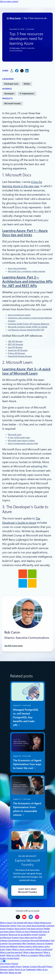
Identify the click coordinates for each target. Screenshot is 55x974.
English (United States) (9, 958)
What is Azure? (6, 922)
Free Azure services (35, 928)
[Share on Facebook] (16, 70)
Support (15, 937)
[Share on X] (22, 70)
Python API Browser (16, 353)
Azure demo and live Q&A (30, 937)
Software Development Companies (15, 940)
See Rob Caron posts (13, 646)
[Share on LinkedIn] (27, 70)
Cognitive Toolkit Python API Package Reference (28, 324)
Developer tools (11, 84)
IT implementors (27, 93)
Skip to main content (9, 1)
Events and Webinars (9, 946)
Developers (9, 93)
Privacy (49, 966)
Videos (9, 949)
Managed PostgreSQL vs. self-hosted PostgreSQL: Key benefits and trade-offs (25, 717)
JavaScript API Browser (18, 350)
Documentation (15, 943)
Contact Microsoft (38, 966)
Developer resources (36, 943)
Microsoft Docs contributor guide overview (26, 271)
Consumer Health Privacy (11, 966)
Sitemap (25, 966)
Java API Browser (15, 347)
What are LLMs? (13, 955)
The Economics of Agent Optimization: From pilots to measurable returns (27, 809)
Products (10, 928)
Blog (24, 943)
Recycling (4, 972)
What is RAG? (45, 955)
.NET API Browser (15, 341)
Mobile (27, 84)
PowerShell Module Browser (20, 356)
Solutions (4, 934)
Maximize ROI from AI (39, 931)
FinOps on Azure (23, 931)
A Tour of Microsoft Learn (19, 437)
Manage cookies (7, 969)
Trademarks (31, 969)
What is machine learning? (11, 952)
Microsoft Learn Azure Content (21, 440)
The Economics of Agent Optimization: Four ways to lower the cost (27, 764)
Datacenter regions (8, 925)
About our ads (15, 972)
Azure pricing (20, 928)
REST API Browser (15, 344)
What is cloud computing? (23, 949)
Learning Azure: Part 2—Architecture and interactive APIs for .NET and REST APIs (27, 281)
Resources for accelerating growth (23, 934)
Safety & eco (42, 969)
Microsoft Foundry (12, 103)
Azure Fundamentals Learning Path (23, 443)
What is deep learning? (33, 952)
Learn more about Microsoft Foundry (27, 890)
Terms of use (20, 969)
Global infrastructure (42, 922)
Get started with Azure (23, 922)
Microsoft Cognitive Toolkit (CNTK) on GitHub (27, 327)
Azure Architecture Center (19, 315)
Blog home (15, 18)
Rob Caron (16, 48)
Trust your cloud (24, 925)
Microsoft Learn (15, 434)
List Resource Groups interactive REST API (26, 330)
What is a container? (29, 955)
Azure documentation (17, 268)
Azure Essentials (38, 925)
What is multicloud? (43, 949)
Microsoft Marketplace (40, 940)
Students (49, 943)
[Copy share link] (11, 70)
